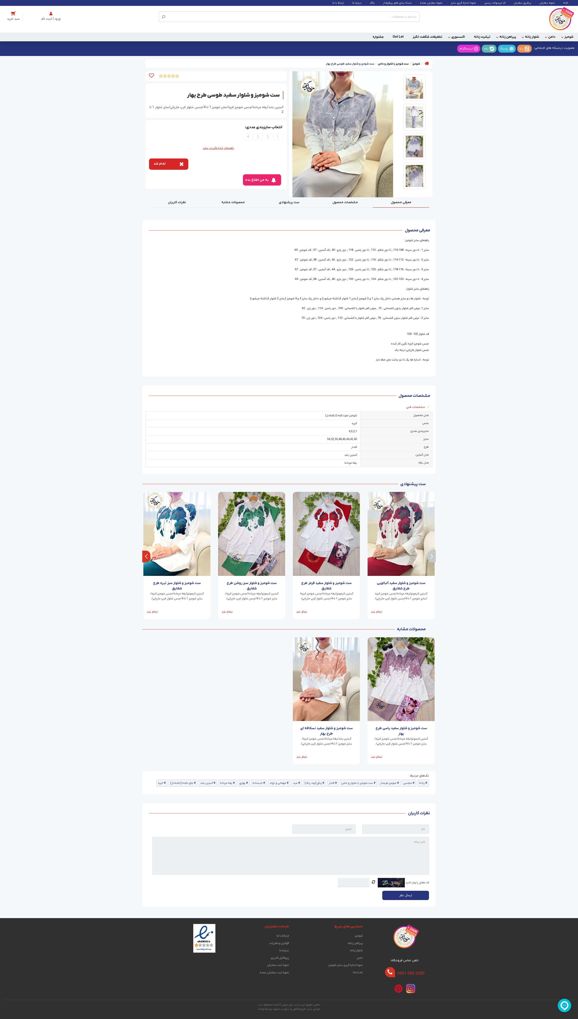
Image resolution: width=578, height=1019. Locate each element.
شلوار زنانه (532, 37)
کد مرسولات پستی (495, 3)
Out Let (398, 37)
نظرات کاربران (177, 202)
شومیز (568, 37)
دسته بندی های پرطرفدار (397, 3)
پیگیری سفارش (522, 3)
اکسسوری (458, 37)
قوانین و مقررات (279, 943)
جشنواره (378, 37)
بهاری (242, 783)
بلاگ (372, 3)
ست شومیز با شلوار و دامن (357, 783)
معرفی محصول (401, 202)
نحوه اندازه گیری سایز (463, 3)
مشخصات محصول (345, 202)
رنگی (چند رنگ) (313, 783)
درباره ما (357, 3)
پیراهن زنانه (507, 37)
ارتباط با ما (338, 3)
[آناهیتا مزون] (560, 19)
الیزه (160, 783)
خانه (565, 3)
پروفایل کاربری (279, 958)
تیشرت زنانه (482, 37)
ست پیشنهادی (289, 202)
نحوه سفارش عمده (431, 3)
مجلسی (407, 783)
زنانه (422, 783)
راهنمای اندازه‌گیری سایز (218, 148)
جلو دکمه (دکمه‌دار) (181, 783)
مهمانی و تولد (278, 783)
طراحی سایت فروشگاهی (306, 1009)
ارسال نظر (405, 895)
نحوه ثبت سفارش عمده (274, 973)
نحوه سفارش (547, 3)
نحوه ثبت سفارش (278, 965)
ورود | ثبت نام (51, 19)
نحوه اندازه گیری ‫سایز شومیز (345, 965)
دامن (551, 37)
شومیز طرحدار (388, 783)
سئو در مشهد (281, 1009)
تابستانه (257, 783)
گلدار (331, 783)
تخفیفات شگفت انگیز (427, 37)
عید (295, 783)
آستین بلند (206, 783)
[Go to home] (427, 63)
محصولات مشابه (233, 202)
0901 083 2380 (410, 973)
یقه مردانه (226, 783)
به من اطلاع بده (257, 180)
